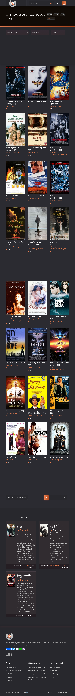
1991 (62, 15)
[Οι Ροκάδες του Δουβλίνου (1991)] (59, 129)
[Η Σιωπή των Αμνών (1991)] (37, 83)
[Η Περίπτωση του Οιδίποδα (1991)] (59, 223)
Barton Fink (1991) (12, 196)
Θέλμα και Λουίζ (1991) (36, 196)
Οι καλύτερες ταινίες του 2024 (37, 674)
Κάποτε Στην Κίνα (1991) (15, 411)
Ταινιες (56, 15)
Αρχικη (49, 15)
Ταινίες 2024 (9, 680)
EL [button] (57, 3)
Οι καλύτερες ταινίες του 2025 (37, 670)
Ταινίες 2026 (9, 674)
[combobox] (17, 32)
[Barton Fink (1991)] (15, 177)
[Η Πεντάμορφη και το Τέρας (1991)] (59, 83)
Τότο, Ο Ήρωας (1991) (14, 316)
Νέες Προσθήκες (54, 674)
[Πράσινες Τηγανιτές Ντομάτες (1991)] (15, 129)
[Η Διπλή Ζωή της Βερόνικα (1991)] (15, 223)
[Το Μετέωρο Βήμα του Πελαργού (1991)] (37, 223)
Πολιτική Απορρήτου (63, 692)
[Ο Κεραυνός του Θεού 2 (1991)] (59, 392)
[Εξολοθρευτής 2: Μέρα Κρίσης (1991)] (15, 83)
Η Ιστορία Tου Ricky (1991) (37, 457)
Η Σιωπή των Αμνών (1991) (37, 101)
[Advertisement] (37, 50)
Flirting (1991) (11, 457)
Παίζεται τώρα (54, 670)
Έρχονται (56, 667)
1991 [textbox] (54, 32)
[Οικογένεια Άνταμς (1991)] (59, 438)
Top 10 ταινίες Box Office (13, 670)
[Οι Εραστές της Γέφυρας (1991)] (37, 129)
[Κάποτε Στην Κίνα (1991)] (15, 392)
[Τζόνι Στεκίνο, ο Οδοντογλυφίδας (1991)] (37, 392)
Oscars (52, 677)
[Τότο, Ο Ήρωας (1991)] (15, 298)
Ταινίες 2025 (9, 677)
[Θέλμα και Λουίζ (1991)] (37, 177)
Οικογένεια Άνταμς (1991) (59, 457)
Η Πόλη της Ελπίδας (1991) (15, 363)
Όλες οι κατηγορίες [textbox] (13, 32)
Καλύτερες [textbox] (35, 32)
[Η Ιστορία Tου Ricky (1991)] (37, 438)
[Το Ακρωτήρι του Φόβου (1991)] (37, 344)
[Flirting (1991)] (15, 438)
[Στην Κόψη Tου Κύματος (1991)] (59, 298)
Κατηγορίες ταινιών (11, 667)
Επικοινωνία (50, 692)
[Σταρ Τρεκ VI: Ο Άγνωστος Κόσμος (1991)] (59, 344)
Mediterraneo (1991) (35, 316)
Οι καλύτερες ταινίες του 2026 (37, 667)
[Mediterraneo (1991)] (37, 298)
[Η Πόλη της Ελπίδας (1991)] (15, 344)
